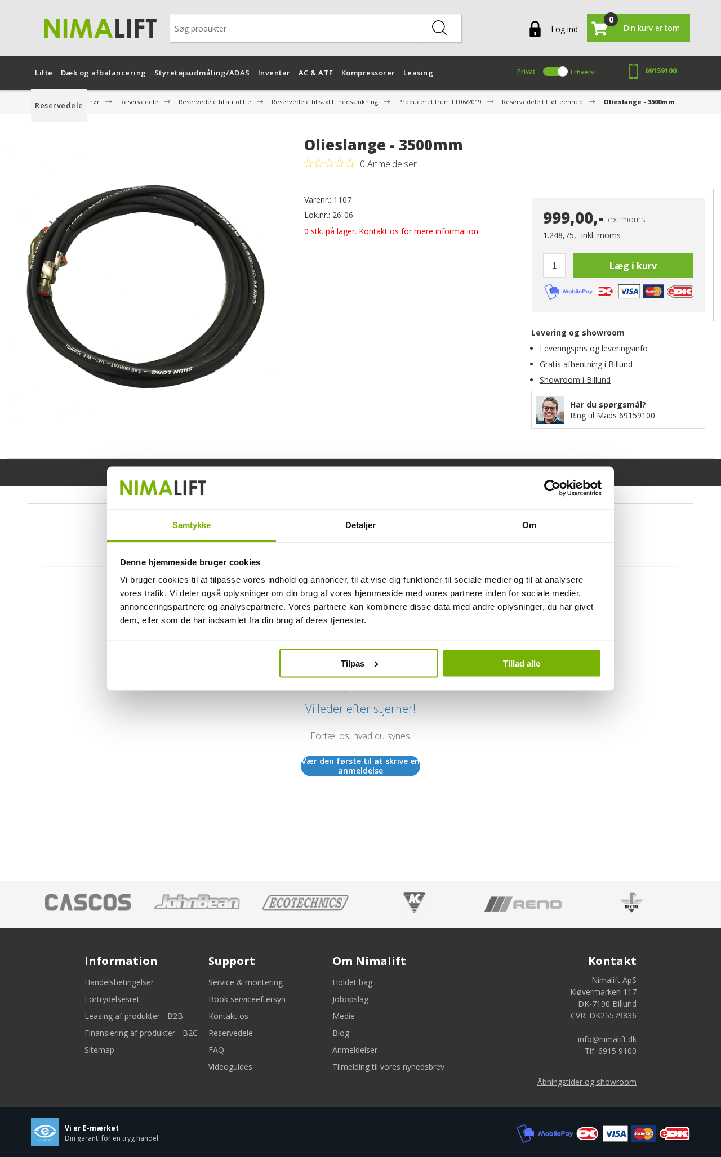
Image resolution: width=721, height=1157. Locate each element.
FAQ (216, 1049)
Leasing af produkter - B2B (133, 1016)
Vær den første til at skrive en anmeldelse (360, 766)
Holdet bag (352, 982)
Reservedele (230, 1033)
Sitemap (99, 1049)
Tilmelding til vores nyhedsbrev (388, 1066)
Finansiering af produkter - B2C (141, 1033)
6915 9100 (617, 1051)
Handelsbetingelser (119, 982)
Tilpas (352, 663)
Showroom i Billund (575, 379)
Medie (343, 1016)
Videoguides (230, 1066)
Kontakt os (228, 1016)
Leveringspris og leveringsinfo (594, 348)
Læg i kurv (633, 266)
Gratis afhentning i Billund (586, 364)
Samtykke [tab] (191, 525)
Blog (340, 1033)
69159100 (661, 70)
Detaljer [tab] (360, 525)
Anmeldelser (354, 1049)
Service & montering (245, 982)
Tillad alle (521, 663)
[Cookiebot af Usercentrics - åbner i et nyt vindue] (552, 488)
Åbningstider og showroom (587, 1081)
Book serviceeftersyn (247, 999)
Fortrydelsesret (112, 999)
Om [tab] (529, 525)
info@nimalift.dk (607, 1039)
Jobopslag (350, 999)
